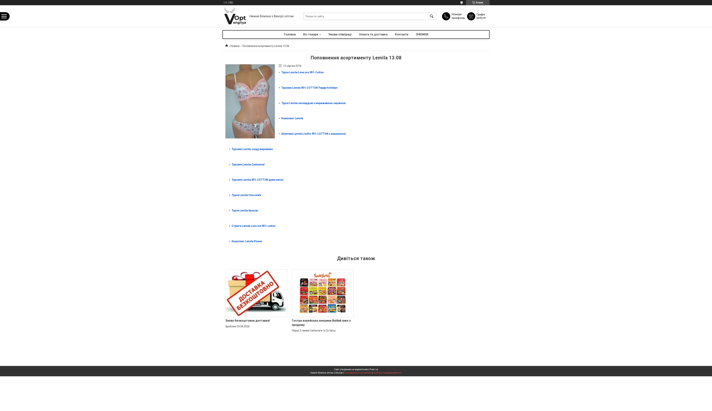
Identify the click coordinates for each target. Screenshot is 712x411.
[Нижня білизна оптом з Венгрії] (235, 16)
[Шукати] (431, 16)
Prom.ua (374, 369)
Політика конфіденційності (387, 372)
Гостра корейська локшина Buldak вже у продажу (321, 322)
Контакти (401, 34)
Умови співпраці (340, 34)
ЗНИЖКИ (422, 34)
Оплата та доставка (373, 34)
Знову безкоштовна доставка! (247, 320)
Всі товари (310, 34)
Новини (235, 46)
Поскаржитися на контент (358, 372)
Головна (290, 34)
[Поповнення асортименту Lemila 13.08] (250, 101)
